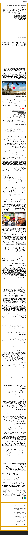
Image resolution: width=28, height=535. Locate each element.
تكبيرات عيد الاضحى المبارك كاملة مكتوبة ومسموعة (20, 509)
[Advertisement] (7, 20)
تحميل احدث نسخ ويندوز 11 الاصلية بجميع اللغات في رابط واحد (18, 505)
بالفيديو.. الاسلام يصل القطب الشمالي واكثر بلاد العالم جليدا (19, 524)
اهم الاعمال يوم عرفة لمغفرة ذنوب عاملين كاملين (20, 508)
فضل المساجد (14, 500)
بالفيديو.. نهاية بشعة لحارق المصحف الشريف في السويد (19, 520)
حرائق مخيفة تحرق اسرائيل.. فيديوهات (21, 513)
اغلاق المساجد (24, 500)
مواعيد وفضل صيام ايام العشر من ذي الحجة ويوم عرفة (19, 512)
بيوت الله (16, 500)
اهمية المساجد (18, 500)
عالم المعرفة (25, 1)
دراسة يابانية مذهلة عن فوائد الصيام (22, 517)
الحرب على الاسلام (21, 500)
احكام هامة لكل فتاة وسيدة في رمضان (20, 124)
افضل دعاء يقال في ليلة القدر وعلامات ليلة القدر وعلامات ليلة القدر (16, 332)
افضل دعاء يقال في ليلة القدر (22, 40)
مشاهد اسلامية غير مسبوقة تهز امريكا (21, 521)
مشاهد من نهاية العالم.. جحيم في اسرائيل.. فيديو (20, 516)
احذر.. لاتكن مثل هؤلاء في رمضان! (21, 96)
